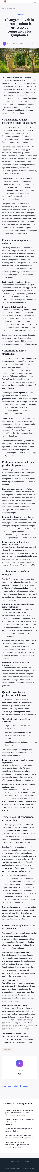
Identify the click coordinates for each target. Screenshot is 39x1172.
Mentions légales (15, 1162)
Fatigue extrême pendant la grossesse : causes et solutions (19, 1130)
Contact (26, 1162)
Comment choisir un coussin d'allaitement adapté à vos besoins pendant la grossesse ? (17, 1144)
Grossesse (12, 9)
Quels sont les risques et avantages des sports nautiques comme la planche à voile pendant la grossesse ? (19, 1112)
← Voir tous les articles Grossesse (15, 1086)
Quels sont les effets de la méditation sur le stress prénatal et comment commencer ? (19, 1121)
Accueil (4, 9)
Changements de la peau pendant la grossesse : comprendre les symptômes (19, 1137)
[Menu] (35, 1)
